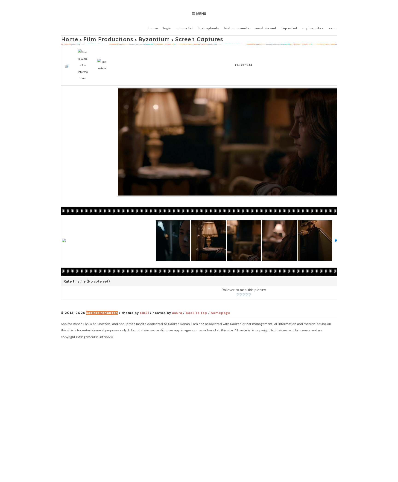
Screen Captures (169, 38)
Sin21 (144, 305)
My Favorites (312, 28)
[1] (237, 286)
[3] (243, 286)
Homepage (220, 305)
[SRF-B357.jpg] (244, 133)
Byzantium (134, 38)
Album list (185, 28)
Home (153, 28)
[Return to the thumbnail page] (67, 60)
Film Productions (98, 38)
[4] (246, 286)
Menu (201, 14)
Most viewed (265, 28)
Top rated (289, 28)
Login (167, 28)
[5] (249, 286)
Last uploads (209, 28)
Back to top (196, 305)
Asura (177, 305)
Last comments (237, 28)
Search (334, 28)
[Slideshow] (103, 59)
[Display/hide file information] (84, 60)
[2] (240, 286)
